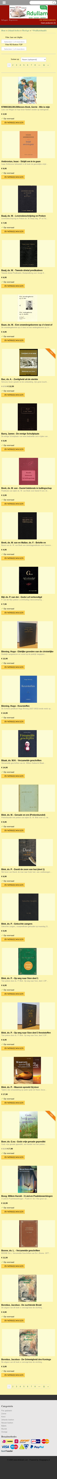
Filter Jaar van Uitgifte (13, 37)
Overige (4, 1432)
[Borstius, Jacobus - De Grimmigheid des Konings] (28, 1342)
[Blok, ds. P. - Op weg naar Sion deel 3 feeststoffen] (28, 1015)
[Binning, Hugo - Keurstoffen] (28, 689)
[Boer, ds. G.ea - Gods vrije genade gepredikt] (28, 1124)
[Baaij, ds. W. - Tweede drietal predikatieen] (28, 253)
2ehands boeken (14, 30)
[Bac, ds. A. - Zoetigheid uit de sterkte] (28, 362)
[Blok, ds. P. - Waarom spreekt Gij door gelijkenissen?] (27, 1070)
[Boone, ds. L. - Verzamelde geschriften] (28, 1233)
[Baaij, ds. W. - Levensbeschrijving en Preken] (27, 199)
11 (44, 65)
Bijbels (3, 1426)
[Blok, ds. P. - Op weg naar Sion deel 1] (27, 961)
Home (3, 30)
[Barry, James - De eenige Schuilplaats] (27, 416)
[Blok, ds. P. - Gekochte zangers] (28, 907)
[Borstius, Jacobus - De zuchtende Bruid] (27, 1288)
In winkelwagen (14, 122)
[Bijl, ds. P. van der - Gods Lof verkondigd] (28, 580)
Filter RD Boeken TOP (14, 45)
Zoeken (53, 3)
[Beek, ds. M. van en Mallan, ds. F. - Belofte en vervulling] (27, 525)
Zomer (3, 1414)
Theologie (25, 30)
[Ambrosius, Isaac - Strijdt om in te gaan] (28, 144)
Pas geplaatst (6, 1411)
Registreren (13, 20)
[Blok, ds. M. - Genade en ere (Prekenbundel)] (28, 798)
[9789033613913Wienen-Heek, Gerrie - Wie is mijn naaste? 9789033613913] (27, 90)
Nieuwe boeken (7, 1423)
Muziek (4, 1429)
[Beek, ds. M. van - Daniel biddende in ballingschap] (28, 471)
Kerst (3, 1417)
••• (39, 65)
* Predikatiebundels (39, 30)
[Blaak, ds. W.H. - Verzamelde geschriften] (27, 743)
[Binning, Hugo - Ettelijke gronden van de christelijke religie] (27, 634)
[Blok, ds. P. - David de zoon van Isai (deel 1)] (27, 852)
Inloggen (4, 20)
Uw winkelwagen (47, 20)
